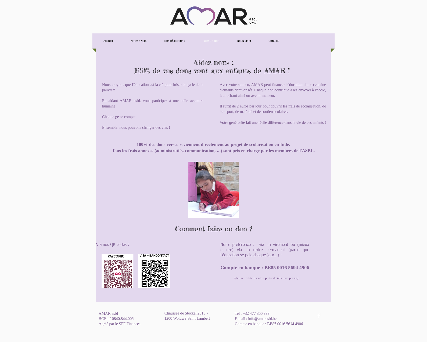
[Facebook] (319, 316)
